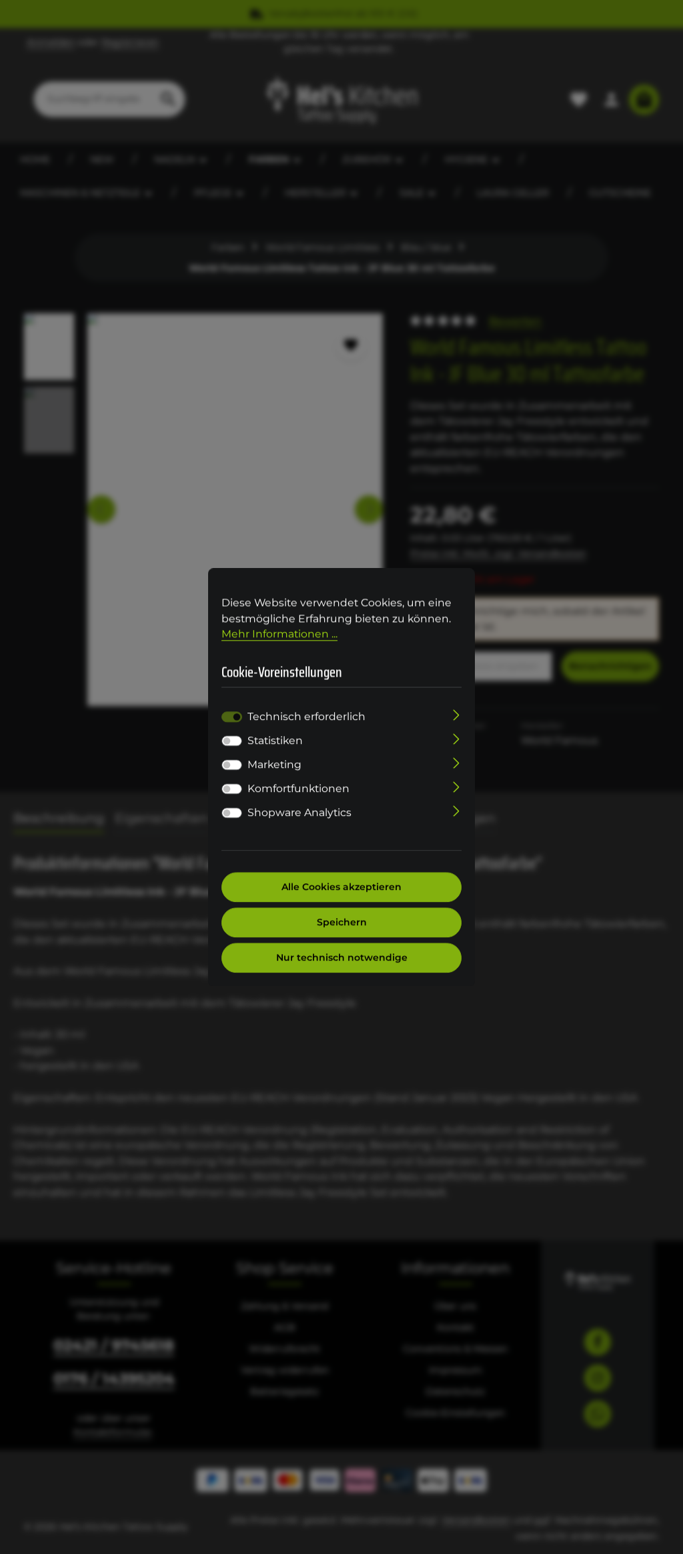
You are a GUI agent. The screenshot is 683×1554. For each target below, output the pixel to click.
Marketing (274, 764)
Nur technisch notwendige (342, 957)
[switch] (231, 740)
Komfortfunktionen (298, 788)
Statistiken (275, 740)
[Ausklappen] (456, 714)
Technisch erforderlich (306, 716)
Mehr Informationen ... (279, 633)
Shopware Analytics (299, 812)
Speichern (342, 922)
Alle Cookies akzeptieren (341, 887)
